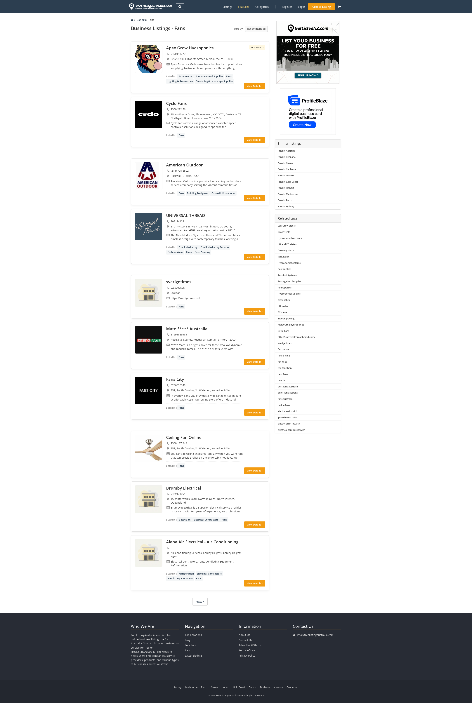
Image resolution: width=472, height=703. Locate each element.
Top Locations (193, 635)
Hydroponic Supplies (289, 293)
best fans (283, 374)
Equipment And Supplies (209, 76)
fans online (284, 355)
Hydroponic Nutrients (290, 238)
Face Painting (202, 252)
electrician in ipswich (289, 423)
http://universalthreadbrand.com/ (296, 337)
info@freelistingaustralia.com (315, 635)
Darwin (252, 687)
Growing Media (286, 250)
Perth (204, 687)
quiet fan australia (288, 392)
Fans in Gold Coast (288, 181)
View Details (254, 86)
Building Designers (197, 193)
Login (301, 6)
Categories (262, 6)
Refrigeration (186, 573)
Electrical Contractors (206, 519)
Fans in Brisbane (287, 157)
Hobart (225, 687)
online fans (284, 405)
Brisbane (265, 687)
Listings (227, 6)
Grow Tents (284, 232)
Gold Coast (239, 687)
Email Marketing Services (214, 247)
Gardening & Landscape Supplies (214, 81)
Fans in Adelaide (286, 150)
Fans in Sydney (286, 206)
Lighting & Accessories (180, 81)
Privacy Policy (247, 655)
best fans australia (288, 386)
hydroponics (284, 287)
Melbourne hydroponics (291, 324)
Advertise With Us (250, 645)
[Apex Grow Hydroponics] (148, 59)
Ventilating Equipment (180, 578)
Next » (200, 601)
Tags (188, 650)
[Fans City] (148, 390)
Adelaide (278, 687)
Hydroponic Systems (289, 263)
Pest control (284, 269)
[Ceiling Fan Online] (148, 448)
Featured (243, 6)
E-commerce (185, 76)
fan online (283, 349)
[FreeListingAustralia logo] (150, 6)
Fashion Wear (175, 252)
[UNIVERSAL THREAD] (148, 226)
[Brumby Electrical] (148, 499)
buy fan (282, 380)
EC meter (283, 312)
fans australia (285, 399)
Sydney (177, 687)
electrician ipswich (287, 411)
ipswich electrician (287, 417)
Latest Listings (193, 655)
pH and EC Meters (287, 244)
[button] (339, 6)
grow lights (284, 300)
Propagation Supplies (289, 281)
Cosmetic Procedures (223, 193)
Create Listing (321, 6)
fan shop (282, 361)
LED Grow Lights (287, 225)
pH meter (283, 306)
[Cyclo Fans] (148, 114)
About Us (244, 635)
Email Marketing (187, 247)
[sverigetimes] (148, 293)
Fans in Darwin (286, 175)
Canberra (292, 687)
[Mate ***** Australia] (148, 340)
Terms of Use (247, 650)
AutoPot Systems (287, 275)
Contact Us (245, 640)
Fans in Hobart (286, 187)
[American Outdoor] (148, 176)
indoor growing (286, 318)
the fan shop (285, 368)
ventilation (283, 256)
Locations (191, 645)
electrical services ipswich (291, 429)
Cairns (214, 687)
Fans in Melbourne (288, 194)
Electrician (184, 519)
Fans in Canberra (287, 169)
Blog (187, 640)
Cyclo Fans (283, 331)
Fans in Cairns (285, 163)
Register (287, 6)
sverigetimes (284, 343)
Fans (229, 76)
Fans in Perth (285, 200)
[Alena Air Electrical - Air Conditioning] (148, 553)
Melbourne (191, 687)
